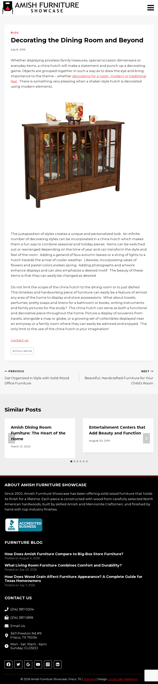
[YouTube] (38, 664)
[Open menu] (150, 8)
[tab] (71, 461)
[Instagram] (48, 664)
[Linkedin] (58, 664)
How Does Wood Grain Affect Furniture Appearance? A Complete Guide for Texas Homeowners (73, 579)
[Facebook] (9, 664)
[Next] (146, 438)
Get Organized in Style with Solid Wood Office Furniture (37, 377)
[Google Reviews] (28, 664)
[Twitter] (18, 664)
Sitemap (89, 679)
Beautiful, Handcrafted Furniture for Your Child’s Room (119, 377)
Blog (14, 32)
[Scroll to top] (148, 669)
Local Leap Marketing (123, 679)
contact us (20, 340)
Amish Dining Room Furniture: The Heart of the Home (38, 433)
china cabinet (22, 350)
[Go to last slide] (11, 438)
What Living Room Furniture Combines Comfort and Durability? (63, 565)
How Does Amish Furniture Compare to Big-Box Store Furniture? (64, 554)
